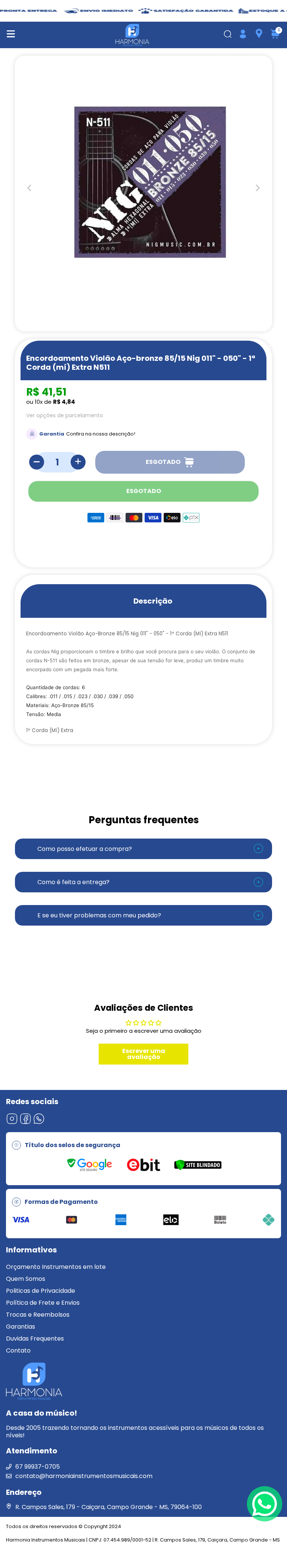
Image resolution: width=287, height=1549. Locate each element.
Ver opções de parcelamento (64, 415)
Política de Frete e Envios (43, 1302)
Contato (18, 1350)
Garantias (20, 1326)
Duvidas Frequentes (35, 1338)
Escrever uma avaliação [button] (143, 1054)
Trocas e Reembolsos (38, 1314)
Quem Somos (25, 1278)
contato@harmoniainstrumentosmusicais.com (83, 1476)
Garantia (51, 433)
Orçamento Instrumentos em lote (56, 1267)
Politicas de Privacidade (40, 1290)
